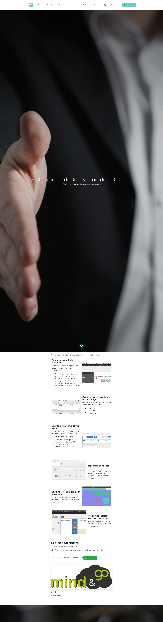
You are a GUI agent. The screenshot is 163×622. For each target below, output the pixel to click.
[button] (105, 5)
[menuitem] (39, 5)
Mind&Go (65, 355)
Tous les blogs (55, 355)
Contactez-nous (129, 5)
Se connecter (115, 5)
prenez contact (90, 558)
